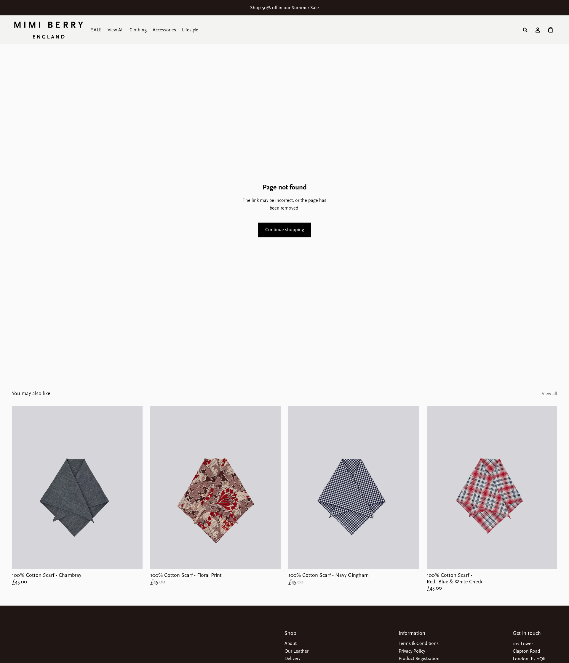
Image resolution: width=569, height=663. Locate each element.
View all (549, 393)
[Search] (525, 29)
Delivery (292, 658)
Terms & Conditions (419, 643)
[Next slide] (134, 487)
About (290, 643)
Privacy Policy (412, 651)
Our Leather (296, 651)
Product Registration (419, 658)
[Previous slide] (21, 487)
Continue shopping (284, 229)
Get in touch (527, 633)
